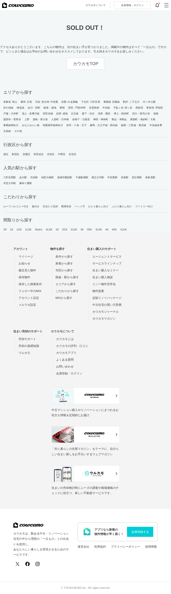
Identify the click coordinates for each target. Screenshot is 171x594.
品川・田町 (34, 107)
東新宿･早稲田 (154, 107)
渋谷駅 (34, 177)
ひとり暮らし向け (98, 206)
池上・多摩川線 (31, 113)
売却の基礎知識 (29, 346)
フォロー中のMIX (30, 291)
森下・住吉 (88, 113)
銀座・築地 (50, 107)
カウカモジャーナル (105, 311)
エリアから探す (65, 284)
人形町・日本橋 (60, 119)
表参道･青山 (10, 101)
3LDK (99, 229)
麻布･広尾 (26, 101)
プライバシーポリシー (125, 546)
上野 (26, 119)
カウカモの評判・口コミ (72, 346)
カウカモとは (65, 339)
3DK (89, 229)
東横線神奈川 (11, 125)
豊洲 (62, 107)
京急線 (7, 131)
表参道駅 (150, 177)
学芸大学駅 (9, 183)
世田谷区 (39, 154)
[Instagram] (37, 564)
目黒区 (26, 154)
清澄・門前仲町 (77, 107)
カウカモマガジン (104, 318)
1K (11, 229)
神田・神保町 (100, 119)
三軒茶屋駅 (9, 177)
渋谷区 (50, 154)
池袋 (155, 113)
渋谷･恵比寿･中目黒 (46, 101)
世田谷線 (48, 113)
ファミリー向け (144, 206)
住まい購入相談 (102, 277)
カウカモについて (96, 5)
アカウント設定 (29, 298)
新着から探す (64, 263)
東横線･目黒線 (111, 101)
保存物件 (24, 277)
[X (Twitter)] (17, 564)
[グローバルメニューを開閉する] (166, 5)
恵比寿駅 (137, 177)
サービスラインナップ (107, 263)
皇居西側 (94, 107)
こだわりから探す (67, 291)
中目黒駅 (112, 177)
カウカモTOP (85, 63)
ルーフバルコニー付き (16, 206)
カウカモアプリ (66, 352)
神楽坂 (20, 107)
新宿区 (15, 154)
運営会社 (83, 546)
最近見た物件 (27, 270)
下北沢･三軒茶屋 (90, 101)
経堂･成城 (62, 113)
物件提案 (98, 291)
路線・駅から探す (67, 277)
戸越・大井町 (11, 113)
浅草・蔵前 (104, 113)
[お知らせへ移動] (157, 5)
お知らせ (24, 263)
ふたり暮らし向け (122, 206)
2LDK (74, 229)
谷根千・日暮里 (81, 119)
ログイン (132, 5)
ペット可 (80, 206)
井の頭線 (8, 107)
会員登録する (140, 531)
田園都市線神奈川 (53, 125)
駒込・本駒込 (119, 119)
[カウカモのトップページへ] (18, 5)
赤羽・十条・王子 (76, 125)
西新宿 (139, 107)
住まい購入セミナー (105, 270)
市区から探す (64, 270)
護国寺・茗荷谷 (12, 119)
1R (5, 229)
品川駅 (23, 177)
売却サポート (27, 339)
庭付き (35, 206)
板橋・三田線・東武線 (133, 125)
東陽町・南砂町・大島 (142, 119)
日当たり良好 (50, 206)
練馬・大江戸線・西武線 (104, 125)
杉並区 (72, 154)
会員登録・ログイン (69, 373)
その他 (18, 131)
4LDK (123, 229)
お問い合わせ (65, 366)
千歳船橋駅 (81, 177)
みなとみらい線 (31, 125)
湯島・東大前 (40, 119)
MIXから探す (63, 298)
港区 (5, 154)
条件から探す (64, 256)
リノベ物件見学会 (104, 284)
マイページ (26, 256)
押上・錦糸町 (121, 113)
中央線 (106, 107)
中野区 (61, 154)
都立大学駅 (98, 177)
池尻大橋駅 (47, 177)
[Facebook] (27, 564)
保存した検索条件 (30, 284)
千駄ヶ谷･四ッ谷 (122, 107)
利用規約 (100, 546)
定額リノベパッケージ (107, 298)
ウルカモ (24, 352)
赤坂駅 (124, 177)
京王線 (74, 113)
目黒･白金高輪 (69, 101)
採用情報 (151, 546)
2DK (64, 229)
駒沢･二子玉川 (131, 101)
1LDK (28, 229)
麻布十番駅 (25, 183)
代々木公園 (149, 101)
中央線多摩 (156, 125)
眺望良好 (66, 206)
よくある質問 (65, 359)
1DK (18, 229)
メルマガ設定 (27, 304)
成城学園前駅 (64, 177)
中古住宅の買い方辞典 (107, 304)
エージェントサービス (107, 256)
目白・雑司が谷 (141, 113)
